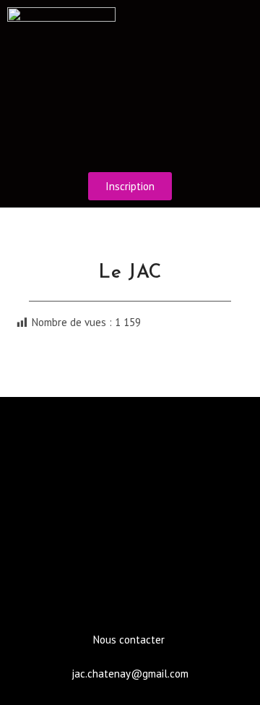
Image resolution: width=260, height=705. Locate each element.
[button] (130, 144)
